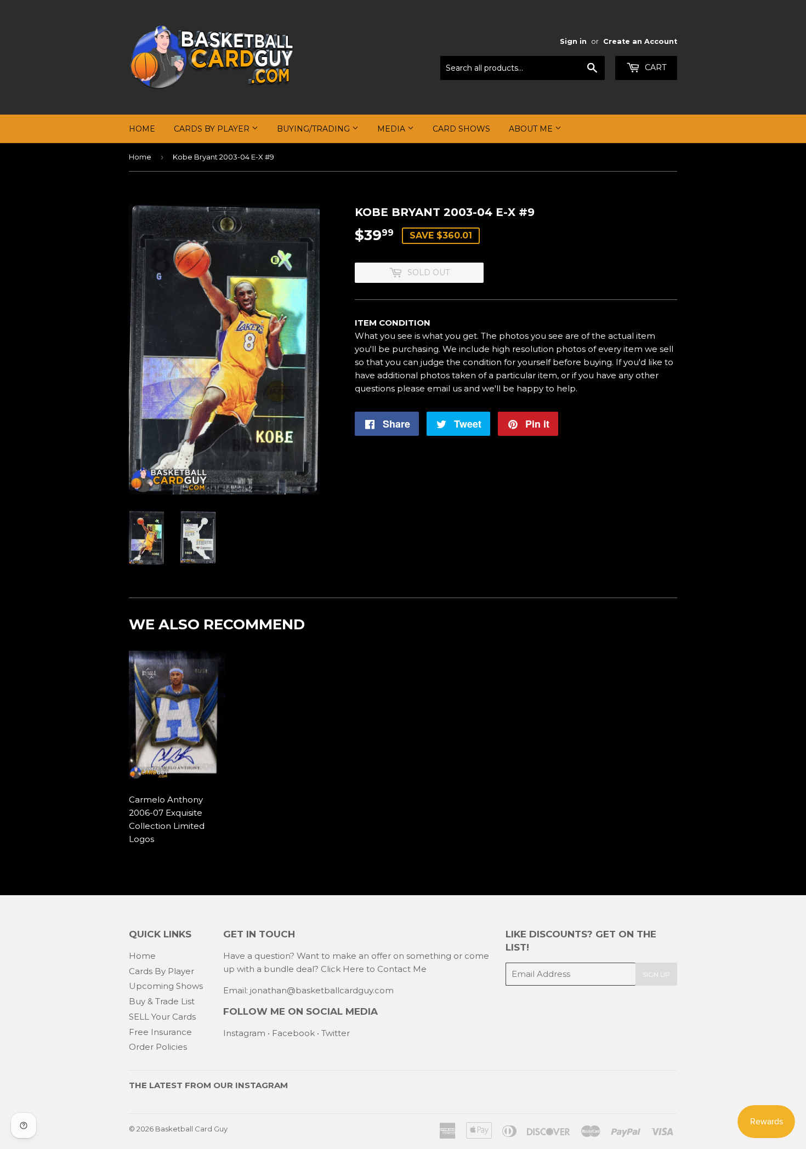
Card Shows (461, 129)
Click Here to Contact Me (374, 969)
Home (142, 129)
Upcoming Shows (166, 986)
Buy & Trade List (162, 1001)
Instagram (244, 1033)
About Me (532, 129)
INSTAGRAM (261, 1085)
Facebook (293, 1033)
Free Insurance (160, 1032)
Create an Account (640, 41)
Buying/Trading (314, 129)
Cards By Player (213, 129)
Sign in (573, 41)
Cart (654, 67)
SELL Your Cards (162, 1016)
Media (392, 129)
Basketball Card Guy (191, 1128)
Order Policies (158, 1047)
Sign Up (656, 974)
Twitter (335, 1033)
